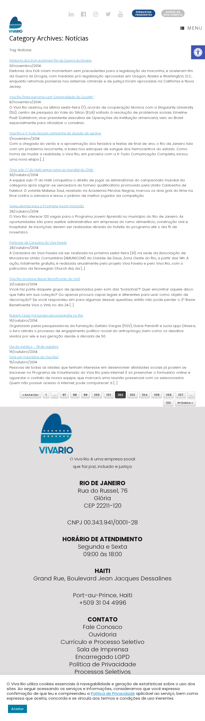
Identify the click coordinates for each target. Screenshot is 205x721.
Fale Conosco (102, 627)
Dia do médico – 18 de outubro (33, 346)
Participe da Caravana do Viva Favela (38, 242)
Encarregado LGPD (102, 657)
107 (180, 395)
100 (97, 395)
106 (168, 395)
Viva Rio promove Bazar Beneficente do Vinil (44, 278)
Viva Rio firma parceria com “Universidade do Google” (51, 96)
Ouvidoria (103, 634)
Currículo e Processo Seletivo (102, 642)
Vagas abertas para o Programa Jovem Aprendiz (46, 206)
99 (85, 395)
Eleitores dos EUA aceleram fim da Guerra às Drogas (50, 60)
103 (132, 395)
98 (75, 395)
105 (156, 395)
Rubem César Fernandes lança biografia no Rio (46, 315)
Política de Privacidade (102, 664)
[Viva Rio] (15, 17)
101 (108, 395)
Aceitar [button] (17, 708)
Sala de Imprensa (102, 649)
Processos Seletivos (102, 672)
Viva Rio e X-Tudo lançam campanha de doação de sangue (55, 133)
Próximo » (185, 403)
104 (144, 395)
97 (64, 395)
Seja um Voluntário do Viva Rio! (33, 356)
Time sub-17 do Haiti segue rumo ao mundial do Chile (51, 169)
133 (168, 403)
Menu (194, 28)
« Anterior (30, 395)
